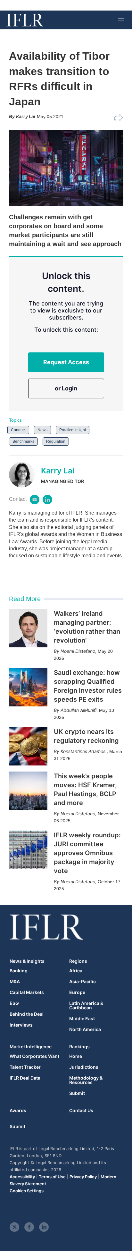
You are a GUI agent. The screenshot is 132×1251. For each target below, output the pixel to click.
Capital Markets (27, 992)
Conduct (18, 430)
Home (75, 1056)
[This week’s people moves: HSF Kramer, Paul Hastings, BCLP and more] (28, 791)
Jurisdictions (83, 1067)
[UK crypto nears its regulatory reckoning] (28, 746)
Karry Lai (57, 470)
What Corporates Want (34, 1056)
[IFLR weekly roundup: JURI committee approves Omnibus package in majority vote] (28, 850)
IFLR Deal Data (25, 1078)
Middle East (82, 1018)
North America (85, 1029)
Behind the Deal (27, 1014)
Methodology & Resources (86, 1080)
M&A (15, 981)
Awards (18, 1110)
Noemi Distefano (78, 651)
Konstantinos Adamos (84, 751)
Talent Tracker (25, 1067)
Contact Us (81, 1110)
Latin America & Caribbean (86, 1005)
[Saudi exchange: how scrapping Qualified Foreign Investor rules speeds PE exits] (28, 687)
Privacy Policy (83, 1176)
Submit (77, 1093)
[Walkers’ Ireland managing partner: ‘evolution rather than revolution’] (28, 628)
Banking (19, 970)
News (42, 430)
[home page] (24, 20)
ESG (14, 1003)
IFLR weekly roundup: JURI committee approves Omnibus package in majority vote (87, 853)
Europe (77, 992)
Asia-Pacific (82, 981)
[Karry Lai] (25, 474)
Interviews (21, 1025)
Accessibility (22, 1176)
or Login (66, 388)
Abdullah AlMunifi (78, 710)
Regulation (55, 441)
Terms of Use (52, 1176)
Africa (75, 970)
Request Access (66, 362)
